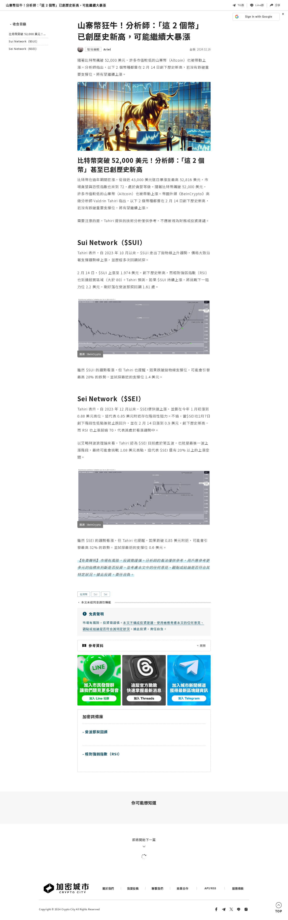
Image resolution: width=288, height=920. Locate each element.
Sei (105, 594)
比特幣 (83, 594)
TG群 (241, 5)
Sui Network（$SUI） (24, 41)
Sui (95, 594)
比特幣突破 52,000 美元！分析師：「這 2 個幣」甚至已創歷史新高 (27, 34)
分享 (277, 5)
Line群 (259, 5)
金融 (193, 49)
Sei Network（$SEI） (23, 49)
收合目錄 (18, 24)
